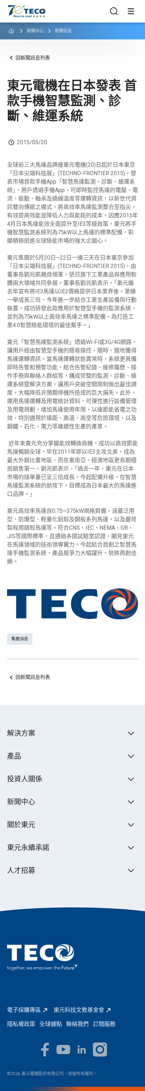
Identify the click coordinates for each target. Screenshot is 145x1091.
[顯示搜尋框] (114, 11)
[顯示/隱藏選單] (131, 11)
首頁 (12, 8)
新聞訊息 (63, 30)
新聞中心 (35, 30)
